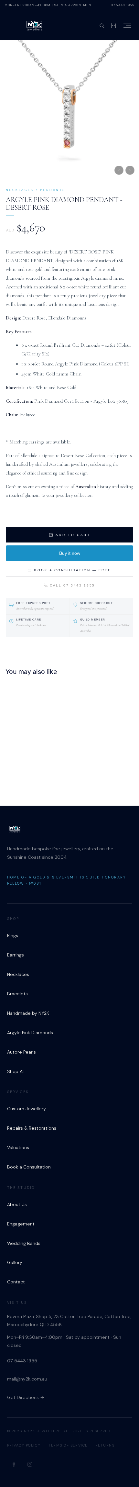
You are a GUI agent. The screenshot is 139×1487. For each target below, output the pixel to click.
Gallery (14, 1262)
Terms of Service (68, 1445)
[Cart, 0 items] (113, 25)
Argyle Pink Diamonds (30, 1032)
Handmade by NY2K (28, 1013)
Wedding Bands (23, 1243)
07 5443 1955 (122, 5)
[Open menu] (127, 25)
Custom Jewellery (26, 1109)
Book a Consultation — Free (72, 570)
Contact (16, 1282)
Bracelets (17, 994)
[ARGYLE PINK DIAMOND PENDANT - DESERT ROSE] (46, 736)
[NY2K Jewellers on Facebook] (14, 1464)
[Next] (129, 170)
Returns (105, 1445)
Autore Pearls (21, 1052)
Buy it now (69, 553)
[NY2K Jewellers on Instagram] (30, 1464)
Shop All (16, 1071)
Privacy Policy (24, 1445)
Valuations (18, 1147)
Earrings (15, 955)
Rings (12, 935)
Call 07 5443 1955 (72, 585)
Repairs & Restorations (31, 1128)
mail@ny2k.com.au (27, 1379)
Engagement (21, 1224)
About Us (17, 1204)
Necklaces (18, 974)
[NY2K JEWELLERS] (34, 26)
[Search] (102, 25)
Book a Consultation (29, 1167)
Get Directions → (25, 1397)
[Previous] (118, 170)
